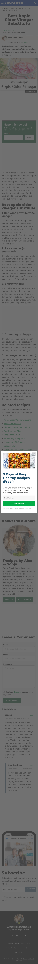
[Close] (34, 454)
